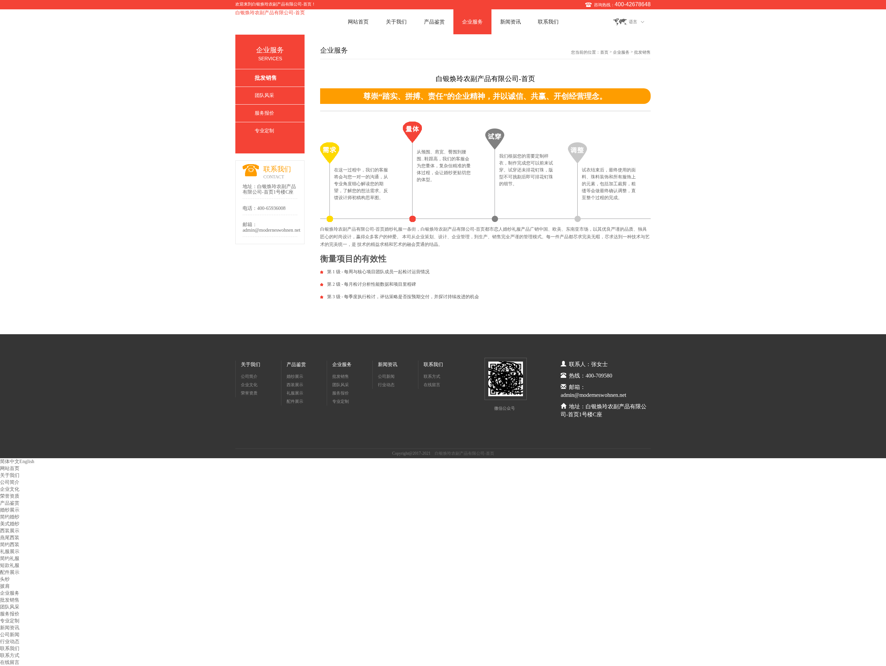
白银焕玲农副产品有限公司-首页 (270, 12)
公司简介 (249, 376)
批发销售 (266, 78)
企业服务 (472, 22)
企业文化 (249, 384)
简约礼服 (9, 558)
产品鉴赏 (434, 22)
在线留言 (432, 384)
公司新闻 (386, 376)
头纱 (5, 579)
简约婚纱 (9, 517)
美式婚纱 (9, 523)
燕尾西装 (9, 537)
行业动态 (386, 384)
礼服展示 (295, 393)
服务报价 (264, 113)
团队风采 (264, 95)
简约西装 (9, 544)
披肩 (5, 586)
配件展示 (295, 401)
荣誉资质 (249, 393)
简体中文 (9, 461)
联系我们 (548, 22)
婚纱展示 (295, 376)
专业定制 (264, 130)
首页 (604, 52)
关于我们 (396, 22)
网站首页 (358, 22)
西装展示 (295, 384)
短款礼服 (9, 565)
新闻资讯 (510, 22)
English (26, 461)
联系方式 (432, 376)
